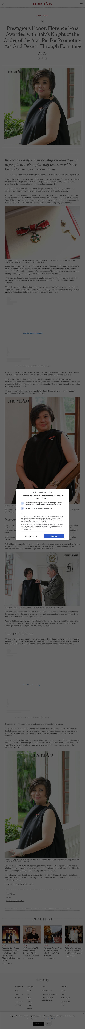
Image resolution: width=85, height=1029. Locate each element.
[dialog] (42, 514)
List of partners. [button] (43, 521)
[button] (42, 513)
